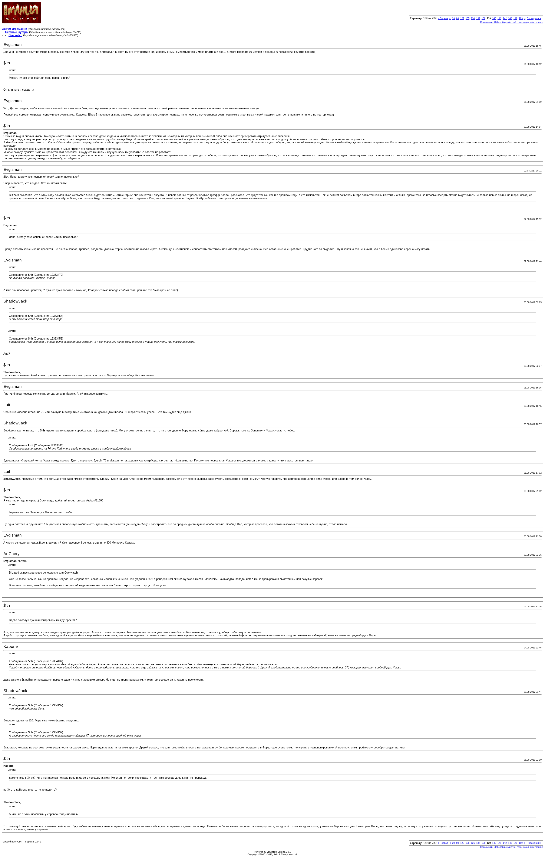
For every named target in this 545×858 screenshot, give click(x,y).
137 (478, 18)
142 (505, 18)
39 (453, 18)
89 (457, 18)
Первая (443, 18)
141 (499, 18)
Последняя (534, 18)
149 (515, 18)
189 (521, 18)
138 (483, 18)
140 (494, 18)
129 (462, 18)
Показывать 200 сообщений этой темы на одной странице (511, 22)
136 (473, 18)
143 (510, 18)
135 (467, 18)
